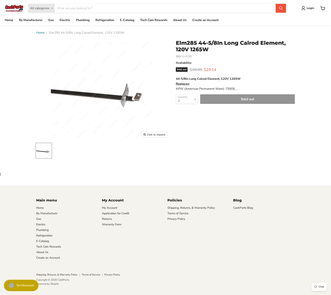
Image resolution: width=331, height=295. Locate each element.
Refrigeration (104, 20)
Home (9, 20)
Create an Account (205, 20)
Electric (65, 20)
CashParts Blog (243, 208)
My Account (109, 208)
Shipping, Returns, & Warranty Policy (191, 208)
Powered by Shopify (47, 284)
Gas (51, 20)
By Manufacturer (31, 20)
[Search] (281, 8)
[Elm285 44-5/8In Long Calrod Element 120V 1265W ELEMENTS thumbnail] (44, 150)
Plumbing (83, 20)
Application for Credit (115, 213)
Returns (107, 219)
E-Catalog (127, 20)
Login (310, 8)
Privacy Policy (176, 219)
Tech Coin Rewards (153, 20)
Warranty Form (111, 224)
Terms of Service (177, 213)
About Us (180, 20)
